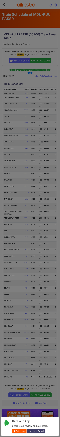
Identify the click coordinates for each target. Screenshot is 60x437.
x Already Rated (36, 431)
